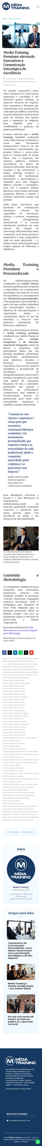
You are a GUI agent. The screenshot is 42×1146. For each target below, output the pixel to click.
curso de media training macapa (14, 699)
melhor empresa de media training (14, 806)
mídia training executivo (25, 809)
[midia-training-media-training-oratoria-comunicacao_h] (16, 6)
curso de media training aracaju (26, 675)
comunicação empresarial (11, 672)
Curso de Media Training (14, 79)
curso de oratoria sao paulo (12, 781)
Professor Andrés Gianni (27, 814)
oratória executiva (24, 812)
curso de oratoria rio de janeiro (13, 776)
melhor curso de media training (13, 803)
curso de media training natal (12, 708)
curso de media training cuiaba (13, 686)
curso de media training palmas (13, 710)
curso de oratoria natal (29, 762)
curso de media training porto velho (15, 716)
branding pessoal (28, 667)
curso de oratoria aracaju (11, 740)
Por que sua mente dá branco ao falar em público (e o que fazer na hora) (20, 1020)
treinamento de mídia (10, 820)
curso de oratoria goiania (30, 754)
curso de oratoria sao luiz (30, 779)
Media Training (15, 19)
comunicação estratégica (30, 672)
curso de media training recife (13, 719)
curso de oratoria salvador (11, 779)
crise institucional (8, 675)
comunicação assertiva (10, 669)
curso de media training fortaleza (14, 691)
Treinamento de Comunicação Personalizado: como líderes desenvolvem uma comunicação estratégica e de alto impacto (20, 950)
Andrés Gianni (12, 664)
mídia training (32, 806)
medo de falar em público (11, 801)
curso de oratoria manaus (11, 762)
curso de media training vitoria (13, 738)
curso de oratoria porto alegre (13, 768)
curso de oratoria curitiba (29, 751)
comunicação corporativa (28, 669)
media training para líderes (12, 795)
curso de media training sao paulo (14, 732)
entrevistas (6, 787)
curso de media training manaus (13, 705)
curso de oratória (30, 738)
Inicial (4, 19)
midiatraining (7, 812)
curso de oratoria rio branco (29, 773)
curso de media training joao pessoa (15, 697)
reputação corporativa (31, 817)
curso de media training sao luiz (13, 730)
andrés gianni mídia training (12, 667)
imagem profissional (27, 787)
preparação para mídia (10, 814)
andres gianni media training (27, 664)
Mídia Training (31, 81)
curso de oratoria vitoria (29, 784)
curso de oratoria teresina (11, 784)
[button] (4, 652)
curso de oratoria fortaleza (11, 754)
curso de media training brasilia (13, 680)
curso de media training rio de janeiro (15, 724)
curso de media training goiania (13, 694)
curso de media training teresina (13, 735)
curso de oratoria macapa (11, 760)
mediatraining (25, 798)
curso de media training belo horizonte (16, 678)
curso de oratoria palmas (11, 765)
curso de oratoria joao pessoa (13, 757)
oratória (15, 812)
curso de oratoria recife (10, 773)
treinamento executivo (26, 820)
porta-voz (35, 812)
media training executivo (26, 792)
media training (23, 790)
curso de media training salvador (14, 727)
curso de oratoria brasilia (11, 746)
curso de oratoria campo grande (14, 749)
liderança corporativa (10, 790)
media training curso (9, 792)
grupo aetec (15, 787)
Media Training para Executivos (14, 81)
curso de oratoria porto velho (12, 771)
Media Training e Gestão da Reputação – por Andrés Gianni (20, 986)
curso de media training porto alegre (15, 713)
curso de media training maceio (13, 702)
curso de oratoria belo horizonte (13, 743)
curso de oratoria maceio (30, 760)
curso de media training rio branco (14, 721)
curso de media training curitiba (13, 689)
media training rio (28, 795)
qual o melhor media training (12, 817)
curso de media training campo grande (16, 683)
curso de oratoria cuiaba (11, 751)
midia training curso (9, 809)
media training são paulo (11, 798)
